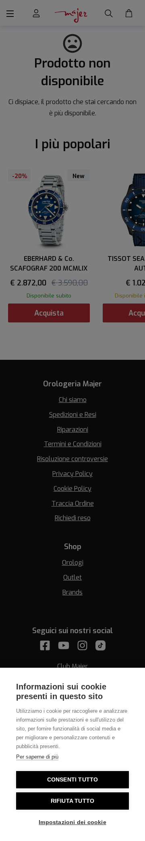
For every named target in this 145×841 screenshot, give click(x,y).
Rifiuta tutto (73, 801)
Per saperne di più (37, 757)
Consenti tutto (72, 780)
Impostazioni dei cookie (72, 822)
